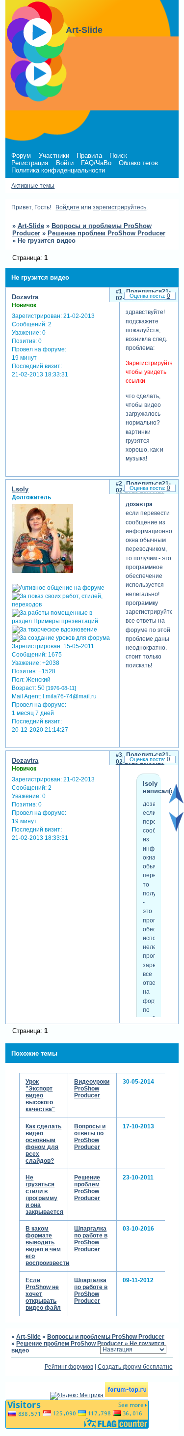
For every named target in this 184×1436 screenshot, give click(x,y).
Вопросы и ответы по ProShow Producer (89, 1136)
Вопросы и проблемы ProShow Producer (105, 1336)
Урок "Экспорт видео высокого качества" (40, 1095)
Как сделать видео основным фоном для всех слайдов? (43, 1143)
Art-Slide (31, 226)
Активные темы (32, 185)
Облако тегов (138, 163)
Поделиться (144, 291)
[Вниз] (176, 829)
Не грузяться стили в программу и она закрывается (44, 1194)
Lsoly (20, 489)
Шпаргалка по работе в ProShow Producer (90, 1239)
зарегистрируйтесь (119, 207)
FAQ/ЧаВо (96, 163)
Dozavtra (25, 297)
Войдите (67, 207)
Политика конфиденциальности (58, 170)
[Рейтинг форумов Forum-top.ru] (126, 1395)
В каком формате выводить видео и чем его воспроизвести (47, 1245)
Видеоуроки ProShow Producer (91, 1088)
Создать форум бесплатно (135, 1366)
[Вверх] (176, 801)
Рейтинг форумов (69, 1366)
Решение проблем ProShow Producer (106, 233)
